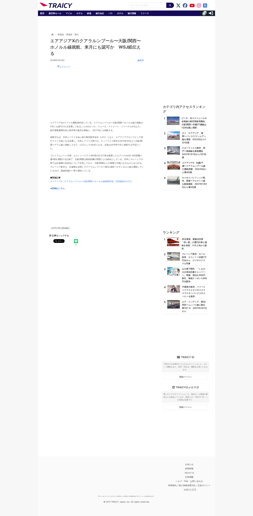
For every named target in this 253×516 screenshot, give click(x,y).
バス (110, 13)
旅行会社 (100, 13)
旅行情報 (132, 13)
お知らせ (189, 464)
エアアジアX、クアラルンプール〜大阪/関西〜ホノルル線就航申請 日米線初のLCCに (91, 181)
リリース (144, 13)
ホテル (79, 13)
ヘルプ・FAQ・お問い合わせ (189, 481)
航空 (42, 13)
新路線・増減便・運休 (68, 34)
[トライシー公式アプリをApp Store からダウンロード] (55, 478)
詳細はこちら (58, 188)
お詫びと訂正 (190, 489)
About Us (189, 472)
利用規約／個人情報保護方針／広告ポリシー (189, 485)
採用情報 (189, 468)
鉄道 (89, 13)
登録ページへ (185, 376)
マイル (69, 13)
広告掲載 (189, 477)
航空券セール (55, 13)
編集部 (140, 60)
